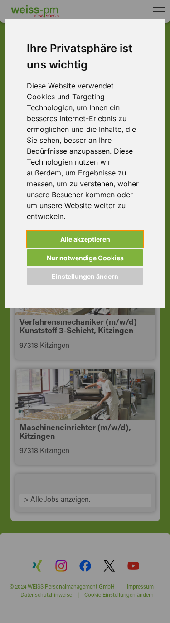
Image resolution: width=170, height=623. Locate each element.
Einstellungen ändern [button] (85, 276)
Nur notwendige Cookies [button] (85, 258)
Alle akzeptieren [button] (85, 239)
